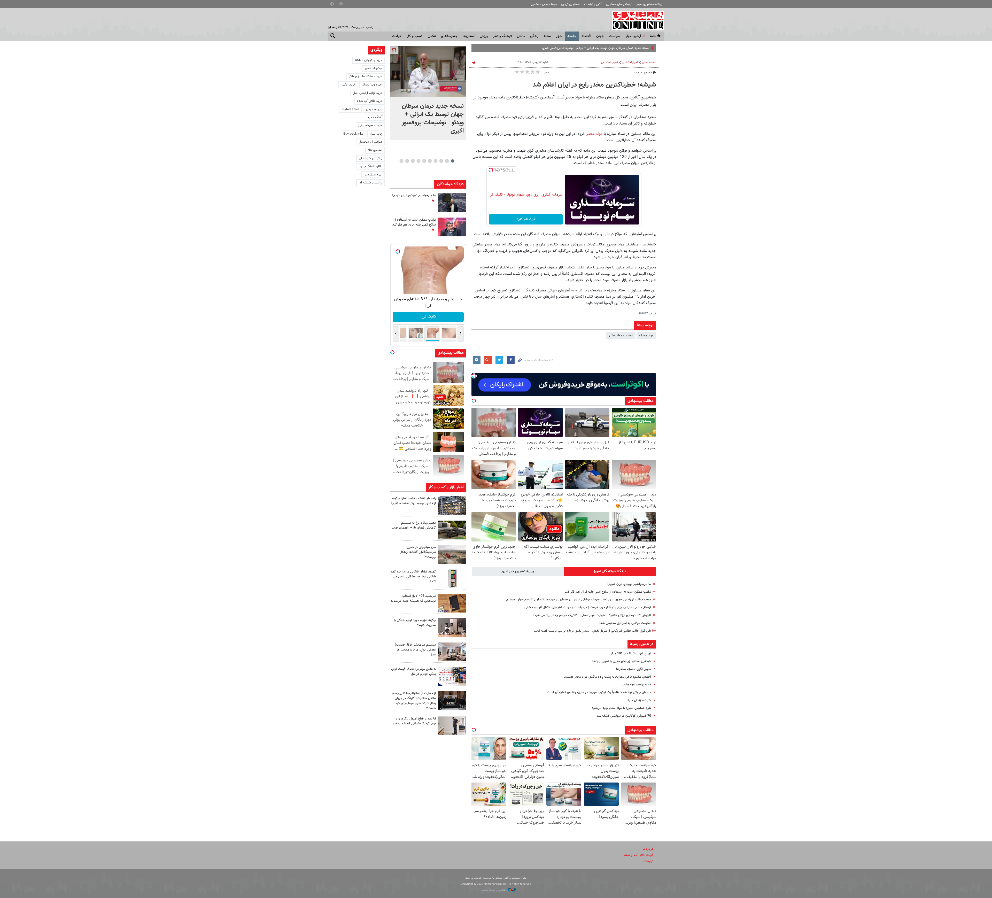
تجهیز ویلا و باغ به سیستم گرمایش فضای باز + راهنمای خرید (414, 525)
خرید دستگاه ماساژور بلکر (365, 76)
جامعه (571, 36)
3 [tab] (441, 160)
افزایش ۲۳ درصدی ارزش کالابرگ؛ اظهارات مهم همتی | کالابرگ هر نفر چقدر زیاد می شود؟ (592, 615)
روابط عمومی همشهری (544, 4)
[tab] (610, 571)
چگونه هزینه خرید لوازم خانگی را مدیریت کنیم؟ (415, 623)
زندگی (534, 36)
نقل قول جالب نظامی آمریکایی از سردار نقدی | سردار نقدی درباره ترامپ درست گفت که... (592, 630)
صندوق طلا (375, 150)
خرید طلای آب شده (369, 101)
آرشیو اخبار (633, 36)
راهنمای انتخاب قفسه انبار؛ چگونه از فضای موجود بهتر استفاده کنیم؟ (413, 501)
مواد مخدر (595, 134)
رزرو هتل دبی (373, 174)
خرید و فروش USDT (368, 60)
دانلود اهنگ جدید (370, 166)
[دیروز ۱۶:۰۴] (452, 603)
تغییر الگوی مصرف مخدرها (633, 669)
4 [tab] (435, 160)
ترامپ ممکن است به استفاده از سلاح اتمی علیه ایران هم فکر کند (608, 591)
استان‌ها (469, 36)
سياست (615, 36)
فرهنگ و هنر (502, 36)
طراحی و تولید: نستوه (494, 890)
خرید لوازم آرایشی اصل (367, 93)
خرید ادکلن (348, 84)
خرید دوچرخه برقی (370, 125)
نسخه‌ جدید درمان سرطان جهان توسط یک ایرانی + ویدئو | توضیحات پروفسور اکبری (433, 118)
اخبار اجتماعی (630, 62)
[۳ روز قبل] (452, 725)
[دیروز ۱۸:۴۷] (452, 227)
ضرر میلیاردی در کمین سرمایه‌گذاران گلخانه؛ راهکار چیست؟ (418, 552)
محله (547, 36)
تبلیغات (648, 861)
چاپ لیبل (376, 133)
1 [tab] (452, 160)
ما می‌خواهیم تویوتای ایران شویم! (629, 584)
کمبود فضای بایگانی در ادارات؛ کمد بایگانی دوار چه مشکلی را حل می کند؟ (413, 576)
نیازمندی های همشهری (619, 4)
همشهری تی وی (570, 4)
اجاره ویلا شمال (372, 84)
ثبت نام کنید (526, 219)
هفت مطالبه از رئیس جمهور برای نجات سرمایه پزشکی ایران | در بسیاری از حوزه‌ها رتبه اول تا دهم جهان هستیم (578, 599)
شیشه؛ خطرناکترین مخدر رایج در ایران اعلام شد (594, 85)
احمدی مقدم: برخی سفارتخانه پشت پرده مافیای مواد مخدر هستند (607, 676)
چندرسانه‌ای (449, 36)
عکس (432, 36)
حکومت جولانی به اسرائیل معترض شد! (625, 623)
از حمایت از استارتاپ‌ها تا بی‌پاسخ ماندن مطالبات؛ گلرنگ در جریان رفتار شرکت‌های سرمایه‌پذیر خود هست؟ (414, 701)
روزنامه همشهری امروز (649, 4)
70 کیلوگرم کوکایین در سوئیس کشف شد (624, 715)
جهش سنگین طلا (637, 48)
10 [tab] (401, 160)
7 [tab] (418, 160)
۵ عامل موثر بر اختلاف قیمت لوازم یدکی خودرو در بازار (413, 672)
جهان (600, 36)
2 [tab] (447, 160)
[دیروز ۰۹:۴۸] (452, 700)
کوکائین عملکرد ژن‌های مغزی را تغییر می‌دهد (621, 661)
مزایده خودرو (374, 109)
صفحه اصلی (649, 62)
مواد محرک (646, 335)
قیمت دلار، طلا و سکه (638, 855)
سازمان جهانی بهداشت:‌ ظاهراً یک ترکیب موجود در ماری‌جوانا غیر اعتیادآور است (599, 692)
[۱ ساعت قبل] (452, 505)
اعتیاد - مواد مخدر (621, 335)
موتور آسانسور (373, 68)
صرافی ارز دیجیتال (370, 141)
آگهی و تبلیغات (593, 4)
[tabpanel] (428, 93)
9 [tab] (407, 160)
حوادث (397, 36)
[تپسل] (490, 170)
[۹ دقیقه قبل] (428, 71)
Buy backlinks (353, 133)
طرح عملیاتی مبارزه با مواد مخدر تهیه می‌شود (621, 708)
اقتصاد (586, 36)
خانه (653, 36)
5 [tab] (430, 160)
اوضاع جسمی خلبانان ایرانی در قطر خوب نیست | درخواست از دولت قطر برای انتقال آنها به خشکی (587, 607)
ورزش (484, 36)
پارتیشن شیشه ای (370, 158)
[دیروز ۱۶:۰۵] (452, 530)
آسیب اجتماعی (609, 62)
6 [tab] (424, 160)
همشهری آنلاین (635, 20)
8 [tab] (413, 160)
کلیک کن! (428, 316)
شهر (559, 36)
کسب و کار (415, 36)
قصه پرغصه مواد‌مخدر (636, 684)
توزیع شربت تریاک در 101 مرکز (630, 653)
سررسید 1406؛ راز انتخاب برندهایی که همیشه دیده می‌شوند (413, 598)
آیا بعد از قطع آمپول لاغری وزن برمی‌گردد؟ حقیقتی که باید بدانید (414, 721)
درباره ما (647, 848)
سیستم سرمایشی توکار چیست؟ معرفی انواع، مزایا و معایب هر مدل (415, 649)
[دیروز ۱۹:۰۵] (452, 202)
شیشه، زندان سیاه (639, 700)
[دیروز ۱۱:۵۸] (452, 651)
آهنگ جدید (374, 117)
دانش (521, 36)
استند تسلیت (350, 109)
